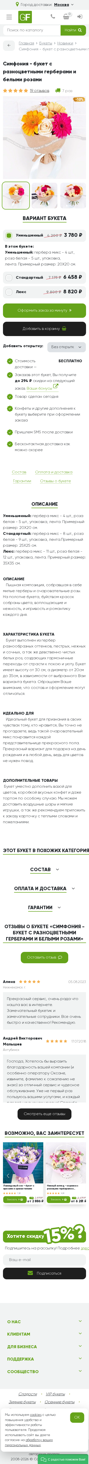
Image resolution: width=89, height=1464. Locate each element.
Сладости (27, 1394)
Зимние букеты (22, 1402)
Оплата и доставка (53, 472)
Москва (61, 5)
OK (77, 1418)
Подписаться (49, 1274)
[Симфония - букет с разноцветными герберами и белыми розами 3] (73, 195)
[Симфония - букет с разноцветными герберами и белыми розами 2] (44, 195)
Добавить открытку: (23, 346)
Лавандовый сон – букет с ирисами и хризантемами (18, 1187)
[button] (63, 1459)
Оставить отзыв (41, 958)
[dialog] (53, 17)
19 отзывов (39, 91)
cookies (36, 1415)
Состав (19, 472)
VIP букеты (55, 1394)
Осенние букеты (59, 1402)
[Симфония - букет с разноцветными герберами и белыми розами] (16, 195)
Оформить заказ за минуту (42, 311)
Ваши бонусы (40, 389)
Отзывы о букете (55, 481)
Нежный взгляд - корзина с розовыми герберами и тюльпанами (62, 1188)
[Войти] (79, 17)
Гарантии (22, 481)
